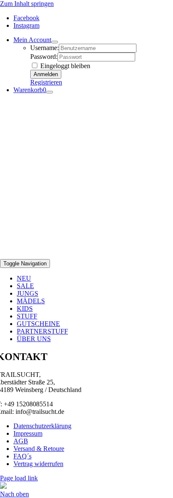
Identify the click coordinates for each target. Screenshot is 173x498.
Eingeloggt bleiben (64, 65)
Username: (44, 47)
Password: (44, 56)
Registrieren (46, 82)
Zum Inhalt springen (27, 3)
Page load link (19, 478)
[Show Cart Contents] (49, 92)
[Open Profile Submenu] (54, 42)
